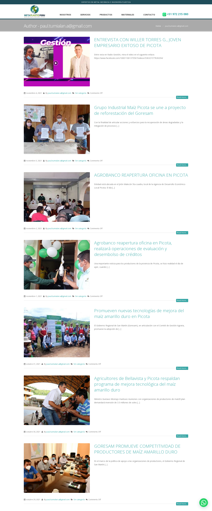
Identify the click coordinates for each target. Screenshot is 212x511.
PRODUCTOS (106, 14)
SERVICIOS (85, 14)
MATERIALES (127, 14)
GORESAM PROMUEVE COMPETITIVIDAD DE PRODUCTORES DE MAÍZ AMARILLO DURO (137, 449)
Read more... (182, 97)
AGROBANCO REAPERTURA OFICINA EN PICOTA (141, 175)
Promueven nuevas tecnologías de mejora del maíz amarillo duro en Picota (139, 313)
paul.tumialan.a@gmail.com (59, 93)
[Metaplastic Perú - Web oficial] (34, 11)
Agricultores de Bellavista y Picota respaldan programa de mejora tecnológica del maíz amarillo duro (137, 384)
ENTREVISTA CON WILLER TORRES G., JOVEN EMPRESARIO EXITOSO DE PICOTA (137, 42)
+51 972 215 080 (177, 14)
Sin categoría (80, 93)
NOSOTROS (65, 14)
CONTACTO (149, 14)
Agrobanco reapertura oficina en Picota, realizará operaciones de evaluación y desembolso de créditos (133, 248)
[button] (203, 502)
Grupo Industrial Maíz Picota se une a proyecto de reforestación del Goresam (140, 110)
